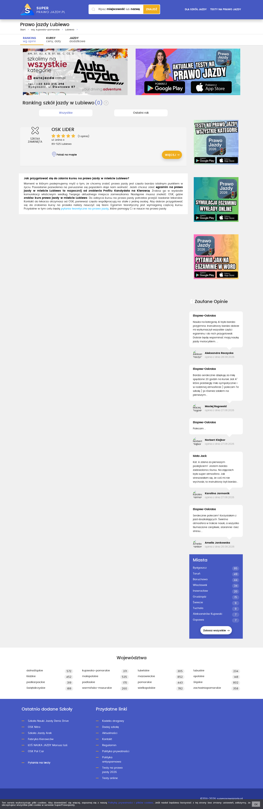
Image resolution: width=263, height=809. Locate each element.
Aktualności (109, 733)
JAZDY (77, 40)
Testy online (110, 778)
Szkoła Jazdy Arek (40, 733)
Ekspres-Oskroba (204, 315)
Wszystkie (66, 112)
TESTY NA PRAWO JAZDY (225, 9)
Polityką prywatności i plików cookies (130, 803)
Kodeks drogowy (113, 721)
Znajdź (151, 9)
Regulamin (109, 745)
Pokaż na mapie (67, 155)
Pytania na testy (39, 762)
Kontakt (107, 739)
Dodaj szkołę (110, 727)
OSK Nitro (34, 727)
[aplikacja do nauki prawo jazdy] (188, 72)
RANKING (29, 40)
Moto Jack (200, 456)
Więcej (170, 155)
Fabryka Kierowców (40, 739)
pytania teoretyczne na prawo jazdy (85, 208)
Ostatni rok (141, 112)
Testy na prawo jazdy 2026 (112, 769)
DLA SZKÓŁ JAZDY (196, 9)
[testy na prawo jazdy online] (216, 142)
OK (256, 804)
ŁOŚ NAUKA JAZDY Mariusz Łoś (47, 745)
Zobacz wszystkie (215, 630)
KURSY (53, 40)
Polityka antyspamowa (111, 759)
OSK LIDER (63, 129)
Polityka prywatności (115, 751)
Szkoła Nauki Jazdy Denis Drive (48, 721)
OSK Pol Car (36, 751)
